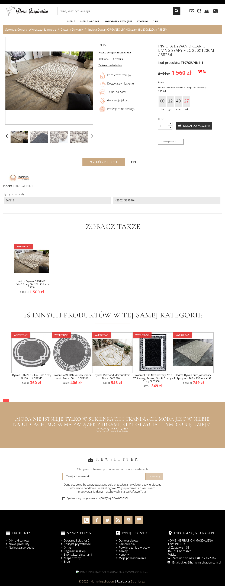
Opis (134, 162)
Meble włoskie (89, 21)
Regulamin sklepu (75, 551)
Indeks (7, 186)
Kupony (124, 554)
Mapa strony (72, 558)
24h (155, 21)
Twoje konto (134, 533)
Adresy (123, 551)
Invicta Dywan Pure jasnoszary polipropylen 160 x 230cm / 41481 (193, 376)
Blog (67, 562)
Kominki (142, 21)
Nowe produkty (19, 544)
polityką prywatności (114, 498)
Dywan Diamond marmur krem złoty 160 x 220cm (112, 376)
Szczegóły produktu (104, 162)
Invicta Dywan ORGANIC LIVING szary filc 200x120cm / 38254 (31, 284)
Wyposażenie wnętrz (118, 21)
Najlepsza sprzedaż (21, 547)
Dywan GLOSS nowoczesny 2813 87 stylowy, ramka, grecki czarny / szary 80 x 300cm (153, 378)
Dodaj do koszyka (196, 126)
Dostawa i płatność (76, 540)
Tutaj (143, 492)
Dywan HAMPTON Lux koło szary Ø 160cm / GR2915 (31, 376)
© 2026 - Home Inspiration (97, 581)
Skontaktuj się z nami (78, 554)
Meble (71, 21)
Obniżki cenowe (19, 540)
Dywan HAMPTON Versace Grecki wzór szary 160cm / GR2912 (72, 376)
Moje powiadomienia (132, 558)
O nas (67, 547)
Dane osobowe (129, 540)
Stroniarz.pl (138, 581)
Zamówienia (127, 544)
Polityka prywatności (77, 544)
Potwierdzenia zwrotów (134, 547)
